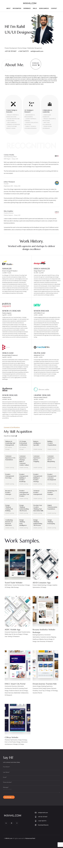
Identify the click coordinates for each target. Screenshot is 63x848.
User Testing (8, 636)
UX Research (16, 636)
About (8, 8)
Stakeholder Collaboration (21, 693)
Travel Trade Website (13, 583)
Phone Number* (7, 782)
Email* (5, 777)
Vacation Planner (37, 693)
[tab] (6, 544)
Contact (54, 8)
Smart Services (9, 693)
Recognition (17, 8)
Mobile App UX (9, 634)
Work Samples (44, 8)
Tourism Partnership (18, 585)
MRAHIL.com (8, 838)
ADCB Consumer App (41, 583)
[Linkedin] (11, 823)
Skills (35, 8)
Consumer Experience (11, 632)
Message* (6, 787)
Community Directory (11, 686)
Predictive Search (14, 690)
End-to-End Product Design (13, 742)
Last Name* (6, 772)
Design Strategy (22, 740)
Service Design (18, 634)
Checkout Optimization (11, 740)
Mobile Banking (41, 585)
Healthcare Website (38, 639)
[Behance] (6, 823)
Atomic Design (37, 686)
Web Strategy (15, 587)
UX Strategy (54, 690)
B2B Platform (8, 585)
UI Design (27, 585)
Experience (27, 8)
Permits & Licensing (18, 688)
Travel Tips (42, 690)
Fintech (35, 585)
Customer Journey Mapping (48, 637)
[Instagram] (17, 823)
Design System (46, 688)
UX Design (8, 587)
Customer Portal (37, 688)
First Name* (6, 767)
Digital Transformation (24, 632)
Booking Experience (38, 635)
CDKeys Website (11, 737)
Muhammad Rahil (30, 838)
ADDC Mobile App (12, 629)
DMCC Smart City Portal (15, 684)
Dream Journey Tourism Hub (45, 684)
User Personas (41, 641)
